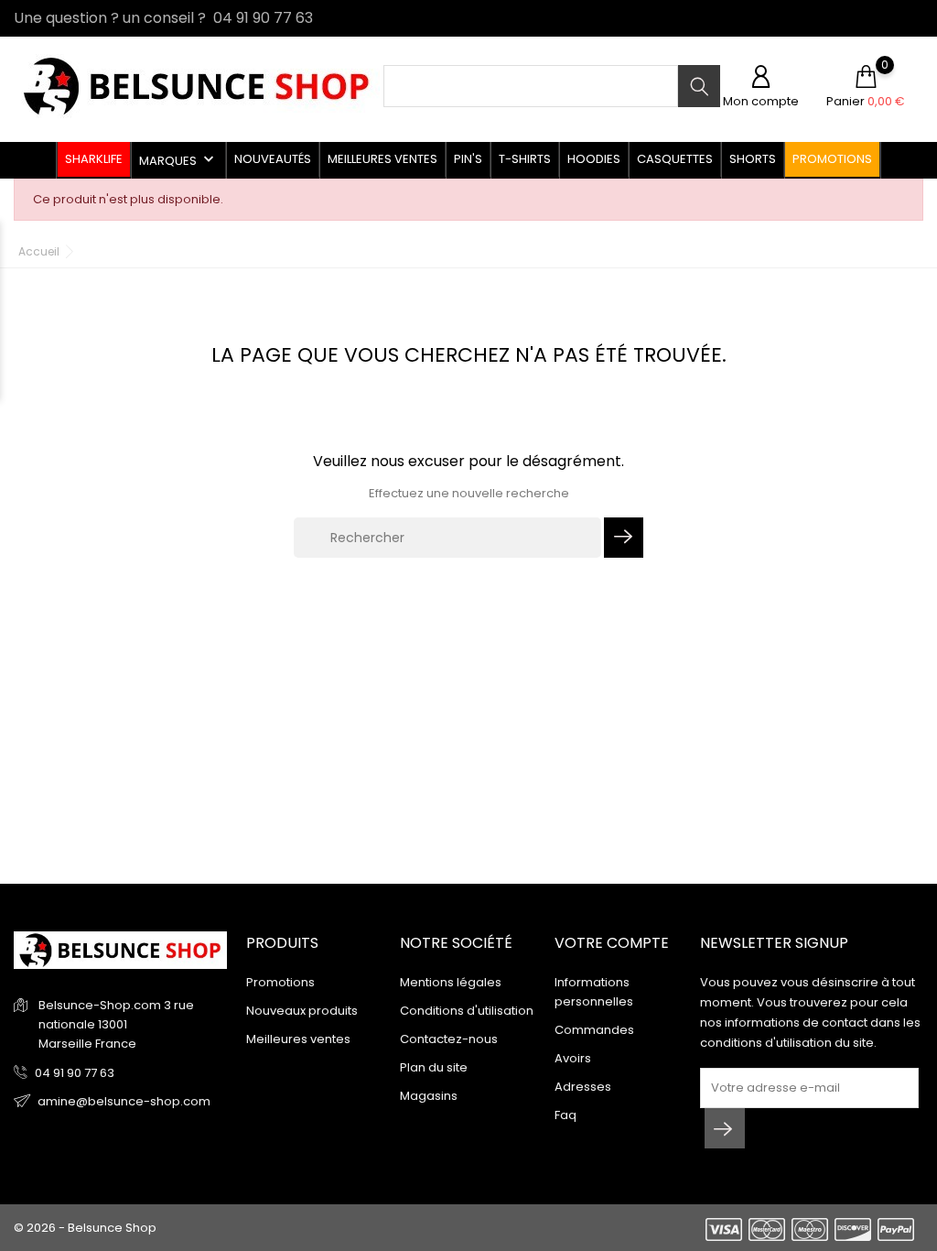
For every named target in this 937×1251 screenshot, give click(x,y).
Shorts (752, 159)
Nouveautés (272, 159)
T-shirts (525, 159)
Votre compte (612, 942)
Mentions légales (450, 982)
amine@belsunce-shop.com (124, 1101)
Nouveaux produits (302, 1010)
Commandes (594, 1030)
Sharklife (94, 159)
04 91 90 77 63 (74, 1073)
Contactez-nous (449, 1039)
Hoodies (593, 159)
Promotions (832, 159)
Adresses (583, 1086)
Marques (178, 159)
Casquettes (675, 159)
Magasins (429, 1095)
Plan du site (434, 1067)
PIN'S (468, 159)
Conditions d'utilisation (466, 1010)
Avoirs (573, 1058)
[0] (866, 77)
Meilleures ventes (382, 159)
